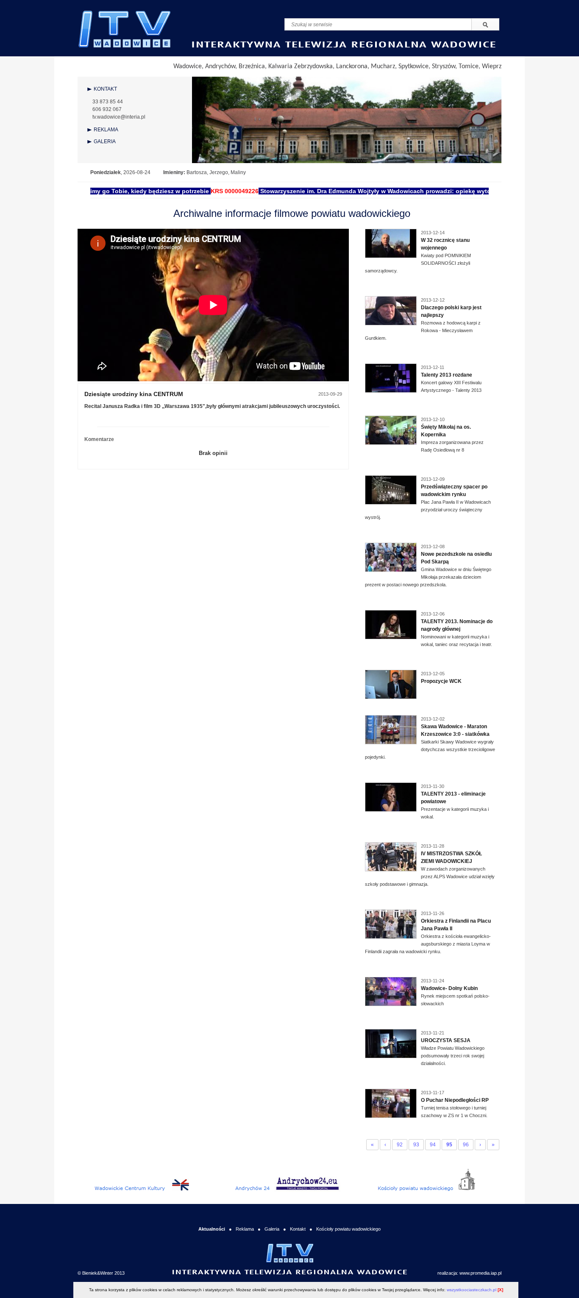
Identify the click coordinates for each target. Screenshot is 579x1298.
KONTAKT (105, 89)
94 (433, 1145)
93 (416, 1145)
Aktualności (211, 1228)
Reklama (245, 1228)
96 (466, 1145)
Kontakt (298, 1228)
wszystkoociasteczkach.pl (471, 1289)
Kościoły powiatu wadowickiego (348, 1228)
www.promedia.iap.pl (480, 1273)
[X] (500, 1289)
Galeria (271, 1228)
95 (449, 1145)
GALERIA (105, 141)
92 (400, 1145)
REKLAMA (106, 130)
